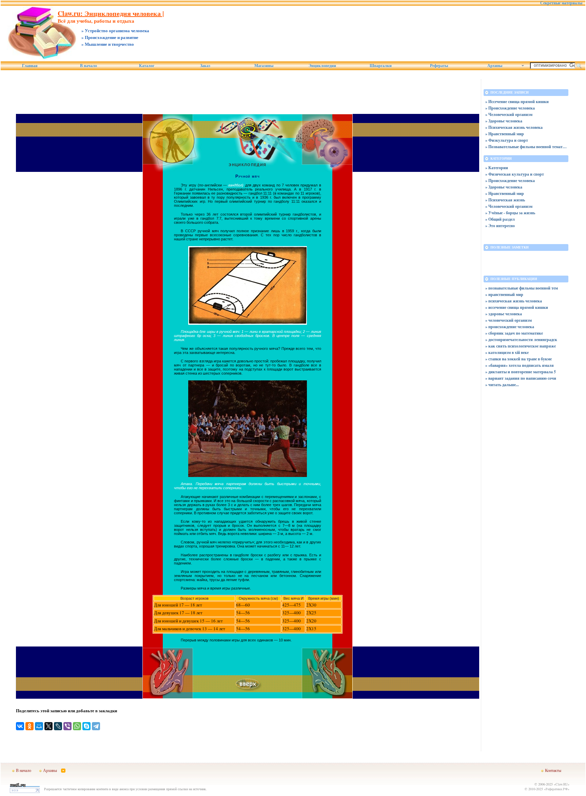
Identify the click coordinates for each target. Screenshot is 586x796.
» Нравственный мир (504, 134)
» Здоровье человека (503, 121)
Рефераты (439, 65)
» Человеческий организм (508, 114)
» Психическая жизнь (505, 200)
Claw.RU (561, 784)
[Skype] (86, 726)
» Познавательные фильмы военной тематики (526, 147)
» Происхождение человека (510, 108)
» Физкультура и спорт (506, 140)
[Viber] (67, 726)
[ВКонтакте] (20, 726)
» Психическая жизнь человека (514, 127)
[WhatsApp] (77, 726)
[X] (48, 726)
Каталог (146, 65)
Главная (30, 65)
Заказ (205, 65)
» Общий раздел (500, 219)
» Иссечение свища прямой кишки (517, 101)
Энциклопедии (322, 65)
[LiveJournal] (58, 726)
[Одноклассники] (29, 726)
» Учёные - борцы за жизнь (510, 213)
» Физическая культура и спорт (514, 174)
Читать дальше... (503, 384)
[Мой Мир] (39, 726)
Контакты (553, 770)
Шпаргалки (381, 65)
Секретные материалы (561, 3)
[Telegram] (96, 726)
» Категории (496, 168)
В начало (88, 65)
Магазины (263, 65)
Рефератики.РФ (557, 789)
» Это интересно (500, 225)
